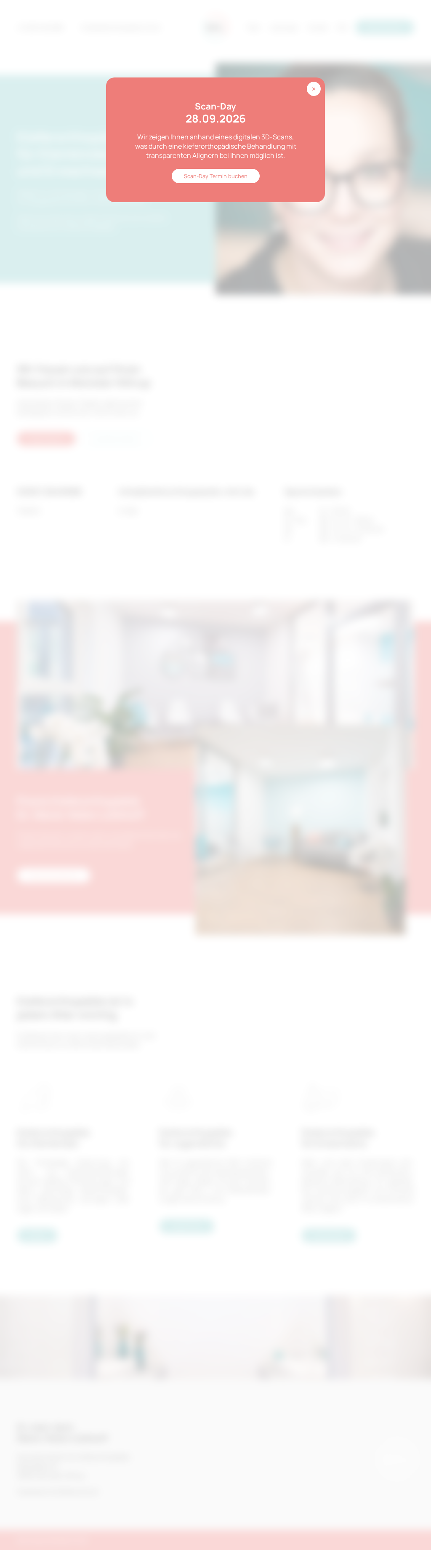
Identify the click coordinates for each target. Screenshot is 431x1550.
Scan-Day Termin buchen (215, 176)
